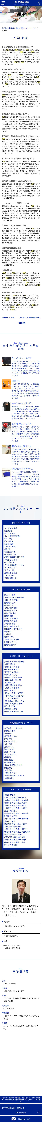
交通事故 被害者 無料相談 (14, 662)
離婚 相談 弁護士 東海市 (13, 834)
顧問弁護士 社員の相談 (13, 728)
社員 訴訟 (8, 757)
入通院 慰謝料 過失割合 (13, 685)
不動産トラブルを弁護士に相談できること (18, 159)
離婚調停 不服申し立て (13, 629)
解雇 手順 (8, 739)
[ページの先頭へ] (38, 1112)
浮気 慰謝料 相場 (11, 608)
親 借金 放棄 (9, 570)
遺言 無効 (8, 531)
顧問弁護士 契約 (10, 736)
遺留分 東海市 (9, 795)
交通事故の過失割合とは (11, 248)
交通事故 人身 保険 (11, 667)
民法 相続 (8, 539)
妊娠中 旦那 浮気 (11, 600)
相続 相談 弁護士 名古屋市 (14, 837)
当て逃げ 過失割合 (11, 698)
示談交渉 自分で (10, 675)
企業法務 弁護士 (10, 773)
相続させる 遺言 (10, 560)
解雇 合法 (8, 734)
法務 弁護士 (9, 760)
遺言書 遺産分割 (10, 578)
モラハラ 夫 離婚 (11, 619)
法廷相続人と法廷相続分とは (13, 292)
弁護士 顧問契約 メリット (14, 776)
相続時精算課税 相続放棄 (14, 557)
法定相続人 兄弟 (10, 568)
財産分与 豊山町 (10, 845)
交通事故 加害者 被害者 (13, 677)
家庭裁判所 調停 (10, 621)
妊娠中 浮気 (9, 637)
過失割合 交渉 (9, 683)
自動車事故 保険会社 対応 (14, 701)
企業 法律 (8, 770)
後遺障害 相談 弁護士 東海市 (15, 806)
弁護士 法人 (9, 747)
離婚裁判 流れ (9, 603)
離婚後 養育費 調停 (11, 626)
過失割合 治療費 (10, 709)
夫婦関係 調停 (9, 624)
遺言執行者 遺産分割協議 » (29, 317)
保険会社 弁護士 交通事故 (14, 693)
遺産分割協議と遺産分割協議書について (17, 47)
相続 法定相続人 (10, 547)
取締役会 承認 (9, 752)
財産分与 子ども (10, 642)
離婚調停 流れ (9, 605)
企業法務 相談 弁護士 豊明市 (15, 829)
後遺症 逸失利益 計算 (12, 680)
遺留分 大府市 (9, 821)
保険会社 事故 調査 (11, 688)
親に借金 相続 (9, 533)
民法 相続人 (9, 541)
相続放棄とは (7, 270)
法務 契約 (8, 768)
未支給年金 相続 (10, 528)
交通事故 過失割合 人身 (13, 712)
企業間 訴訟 (9, 778)
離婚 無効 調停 (10, 645)
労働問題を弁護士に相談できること (15, 92)
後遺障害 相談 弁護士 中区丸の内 (17, 832)
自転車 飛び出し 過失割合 (14, 696)
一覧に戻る (21, 323)
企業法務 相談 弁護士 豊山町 (15, 798)
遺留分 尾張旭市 (10, 811)
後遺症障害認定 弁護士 (13, 704)
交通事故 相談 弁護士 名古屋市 (16, 800)
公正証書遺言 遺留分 (12, 536)
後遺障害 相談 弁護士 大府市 (15, 840)
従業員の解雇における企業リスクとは (16, 181)
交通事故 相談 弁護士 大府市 (15, 808)
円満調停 (7, 634)
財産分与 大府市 (10, 816)
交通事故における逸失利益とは (14, 225)
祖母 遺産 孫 (9, 576)
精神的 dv (8, 632)
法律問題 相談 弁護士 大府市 (15, 824)
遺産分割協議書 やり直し (14, 565)
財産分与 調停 (9, 595)
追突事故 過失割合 (11, 672)
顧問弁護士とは (10, 755)
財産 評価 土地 (10, 554)
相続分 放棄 (9, 544)
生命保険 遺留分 (10, 573)
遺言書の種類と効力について (13, 69)
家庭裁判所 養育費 (11, 640)
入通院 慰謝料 (9, 664)
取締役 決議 (9, 749)
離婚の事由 (8, 616)
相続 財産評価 (9, 552)
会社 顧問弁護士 (10, 742)
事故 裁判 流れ (10, 706)
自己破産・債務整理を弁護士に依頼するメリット (21, 136)
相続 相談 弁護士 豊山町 (13, 827)
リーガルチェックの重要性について (15, 203)
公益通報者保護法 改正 (13, 765)
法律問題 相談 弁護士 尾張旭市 (16, 819)
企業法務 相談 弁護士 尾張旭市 (16, 813)
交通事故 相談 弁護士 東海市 (15, 803)
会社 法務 (8, 744)
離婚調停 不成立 (10, 611)
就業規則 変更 (9, 731)
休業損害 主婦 (9, 690)
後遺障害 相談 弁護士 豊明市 (15, 842)
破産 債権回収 (9, 763)
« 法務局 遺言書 (8, 317)
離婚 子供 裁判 (10, 613)
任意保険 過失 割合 (11, 669)
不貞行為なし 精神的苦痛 (14, 598)
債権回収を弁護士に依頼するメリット (16, 114)
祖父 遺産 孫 (9, 562)
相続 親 (7, 549)
